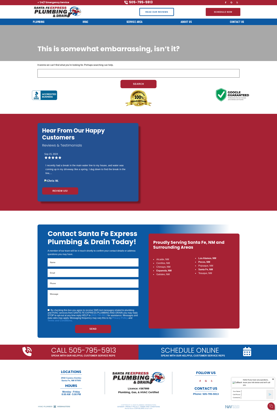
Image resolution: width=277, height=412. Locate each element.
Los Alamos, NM (207, 258)
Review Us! (60, 191)
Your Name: (237, 391)
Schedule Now (223, 12)
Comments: (236, 397)
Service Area (135, 22)
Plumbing (38, 22)
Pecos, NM (204, 262)
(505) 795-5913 (99, 315)
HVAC (85, 22)
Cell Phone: (237, 394)
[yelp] (237, 2)
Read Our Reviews (156, 12)
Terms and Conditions (60, 320)
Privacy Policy (120, 318)
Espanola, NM (164, 270)
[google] (231, 2)
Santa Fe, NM (205, 269)
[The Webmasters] (54, 407)
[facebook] (225, 2)
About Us (186, 22)
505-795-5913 (211, 394)
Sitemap (120, 407)
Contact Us (237, 22)
